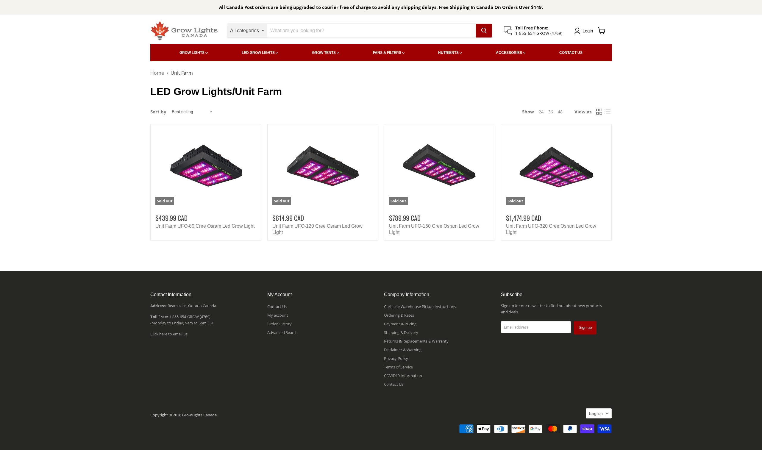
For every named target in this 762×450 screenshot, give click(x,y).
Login (588, 30)
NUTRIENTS (449, 53)
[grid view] (599, 111)
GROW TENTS (324, 53)
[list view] (607, 111)
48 (560, 112)
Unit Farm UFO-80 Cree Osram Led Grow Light (204, 226)
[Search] (484, 31)
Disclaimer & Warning (402, 349)
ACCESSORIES (509, 53)
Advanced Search (282, 332)
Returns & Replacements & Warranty (416, 341)
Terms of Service (398, 367)
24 (541, 112)
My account (277, 315)
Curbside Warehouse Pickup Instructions (420, 306)
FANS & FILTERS (387, 53)
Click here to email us (169, 334)
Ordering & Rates (399, 315)
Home (157, 73)
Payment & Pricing (400, 323)
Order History (279, 323)
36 (550, 112)
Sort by (158, 112)
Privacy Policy (396, 358)
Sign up (585, 327)
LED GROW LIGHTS (259, 53)
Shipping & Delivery (401, 332)
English (596, 413)
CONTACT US (571, 53)
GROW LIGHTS (192, 53)
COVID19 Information (403, 375)
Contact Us (277, 306)
